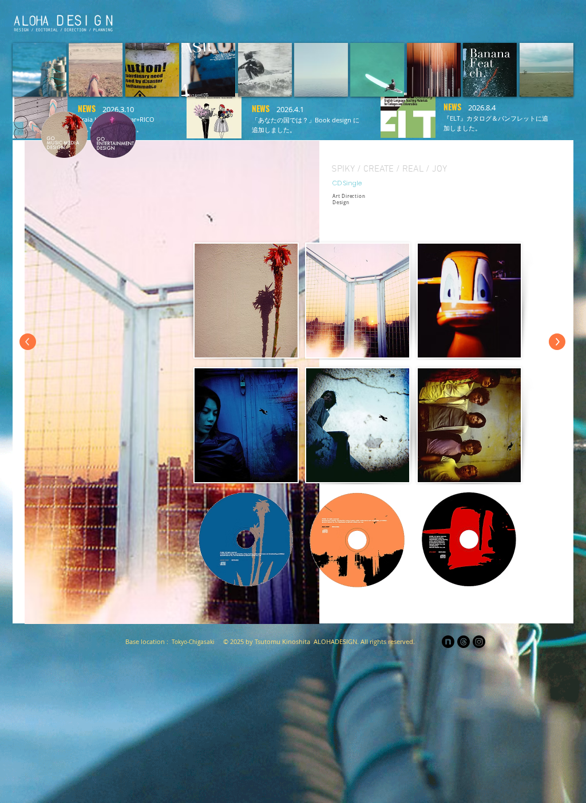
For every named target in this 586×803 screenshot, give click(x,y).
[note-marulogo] (448, 641)
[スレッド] (463, 641)
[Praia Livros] (414, 20)
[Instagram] (479, 641)
